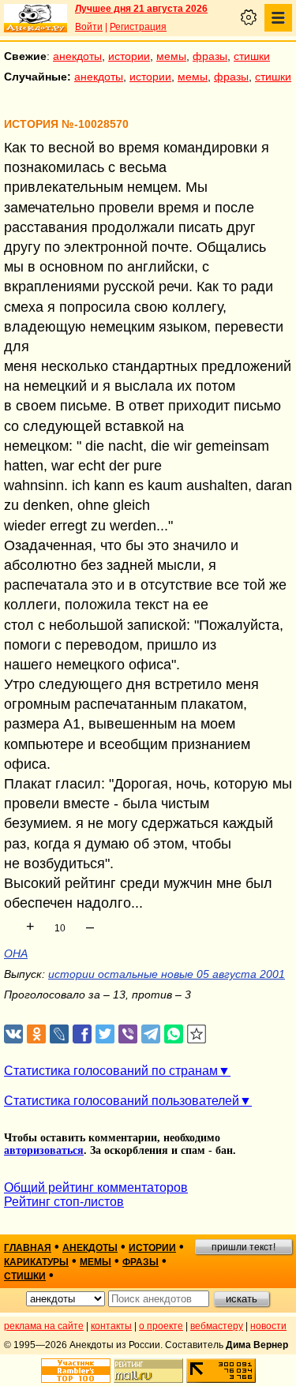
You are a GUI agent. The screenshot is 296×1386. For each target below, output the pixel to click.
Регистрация (138, 26)
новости (268, 1326)
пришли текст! (243, 1247)
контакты (111, 1326)
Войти (89, 26)
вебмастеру (216, 1326)
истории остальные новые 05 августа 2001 (166, 974)
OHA (16, 953)
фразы (210, 56)
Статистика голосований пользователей (121, 1100)
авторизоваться (44, 1150)
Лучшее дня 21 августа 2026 (141, 8)
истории (129, 56)
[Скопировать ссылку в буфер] (197, 1034)
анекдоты (77, 56)
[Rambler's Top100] (76, 1370)
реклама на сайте (44, 1326)
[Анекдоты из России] (35, 18)
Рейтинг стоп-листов (64, 1201)
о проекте (161, 1326)
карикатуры (36, 1262)
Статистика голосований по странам (111, 1070)
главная (27, 1247)
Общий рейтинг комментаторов (96, 1187)
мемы (171, 56)
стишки (252, 56)
